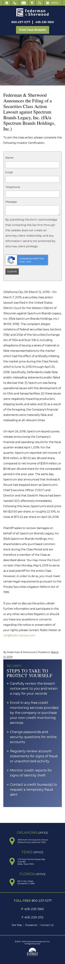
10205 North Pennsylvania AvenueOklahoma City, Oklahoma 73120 (33, 841)
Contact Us (47, 925)
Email (23, 3)
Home (7, 3)
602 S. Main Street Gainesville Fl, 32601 (26, 882)
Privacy (22, 262)
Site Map (17, 925)
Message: (11, 201)
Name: (9, 157)
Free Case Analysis (32, 29)
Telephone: (12, 187)
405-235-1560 (44, 22)
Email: (9, 172)
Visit (32, 3)
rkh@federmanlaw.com (19, 635)
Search (40, 3)
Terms (28, 262)
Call (15, 3)
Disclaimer (31, 925)
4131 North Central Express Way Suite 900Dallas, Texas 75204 (31, 861)
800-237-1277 (20, 22)
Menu (55, 3)
